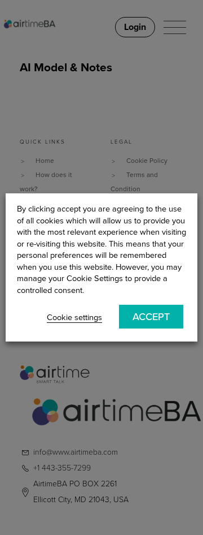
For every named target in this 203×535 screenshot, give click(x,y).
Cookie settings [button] (74, 317)
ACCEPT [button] (151, 316)
